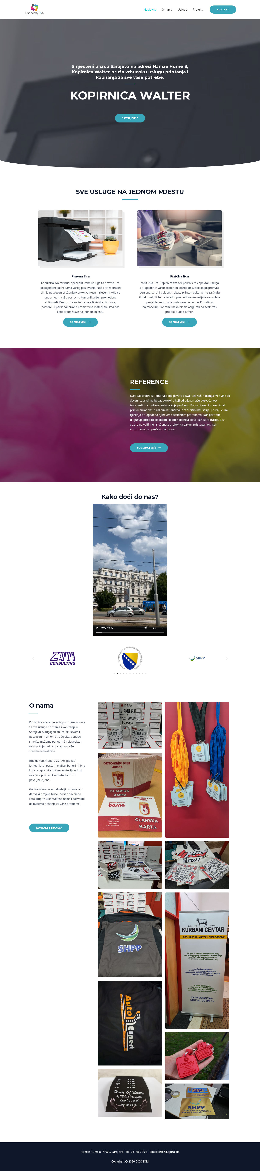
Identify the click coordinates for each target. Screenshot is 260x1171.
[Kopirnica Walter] (34, 9)
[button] (33, 658)
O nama (167, 9)
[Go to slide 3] (120, 673)
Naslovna (150, 9)
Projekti (198, 9)
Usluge (182, 9)
